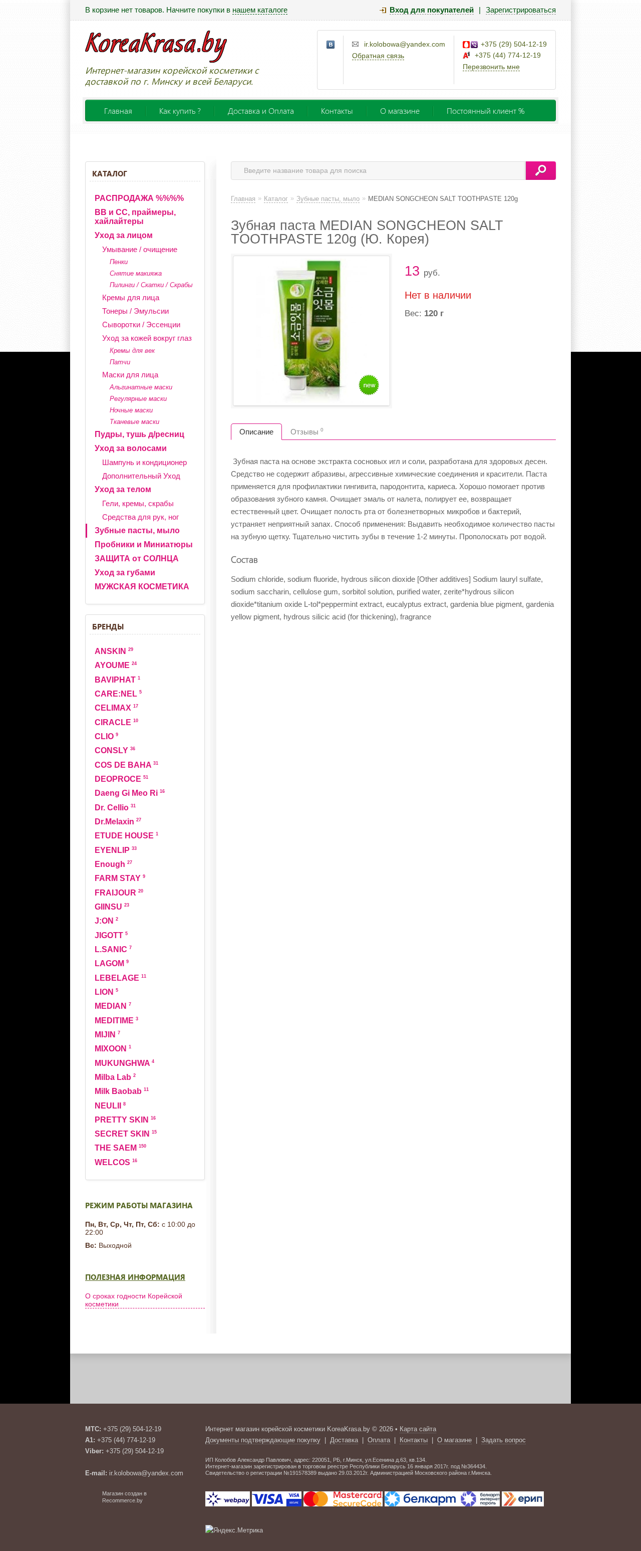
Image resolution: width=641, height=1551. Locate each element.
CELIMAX (116, 708)
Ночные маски (131, 410)
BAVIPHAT (117, 680)
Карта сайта (418, 1429)
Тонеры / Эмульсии (135, 311)
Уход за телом (123, 489)
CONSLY (115, 750)
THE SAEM (120, 1148)
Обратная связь (378, 56)
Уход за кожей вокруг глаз (147, 338)
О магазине (400, 110)
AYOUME (116, 665)
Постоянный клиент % (486, 110)
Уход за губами (125, 572)
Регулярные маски (138, 398)
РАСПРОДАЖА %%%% (139, 198)
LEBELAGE (120, 978)
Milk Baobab (122, 1091)
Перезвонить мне (491, 67)
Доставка (344, 1440)
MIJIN (107, 1034)
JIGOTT (111, 935)
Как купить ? (180, 110)
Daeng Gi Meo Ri (130, 793)
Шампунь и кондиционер (144, 462)
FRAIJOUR (119, 893)
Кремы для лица (130, 297)
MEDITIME (116, 1020)
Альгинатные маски (141, 387)
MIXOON (113, 1048)
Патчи (120, 362)
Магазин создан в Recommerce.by (124, 1496)
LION (106, 992)
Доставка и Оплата (261, 110)
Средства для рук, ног (140, 517)
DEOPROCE (121, 779)
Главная (118, 110)
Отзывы (307, 431)
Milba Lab (115, 1077)
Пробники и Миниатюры (144, 544)
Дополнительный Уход (141, 476)
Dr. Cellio (115, 807)
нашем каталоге (259, 10)
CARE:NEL (118, 694)
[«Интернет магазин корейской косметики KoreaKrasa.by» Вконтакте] (331, 45)
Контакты (337, 110)
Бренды (108, 626)
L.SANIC (113, 949)
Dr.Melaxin (118, 821)
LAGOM (112, 963)
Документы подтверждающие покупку (262, 1440)
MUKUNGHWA (124, 1063)
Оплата (379, 1440)
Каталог (109, 173)
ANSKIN (114, 651)
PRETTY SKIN (125, 1120)
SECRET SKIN (126, 1134)
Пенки (119, 262)
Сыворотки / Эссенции (141, 324)
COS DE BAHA (126, 765)
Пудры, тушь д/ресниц (139, 434)
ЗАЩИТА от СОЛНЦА (137, 558)
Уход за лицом (124, 235)
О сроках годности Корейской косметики (133, 1300)
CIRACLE (116, 722)
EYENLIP (116, 850)
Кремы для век (132, 350)
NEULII (110, 1105)
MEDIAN (113, 1006)
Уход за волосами (131, 448)
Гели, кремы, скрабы (138, 503)
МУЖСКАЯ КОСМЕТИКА (142, 586)
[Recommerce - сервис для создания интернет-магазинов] (91, 1501)
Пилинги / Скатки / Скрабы (151, 285)
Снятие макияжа (136, 273)
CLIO (106, 736)
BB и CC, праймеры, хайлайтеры (135, 217)
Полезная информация (135, 1277)
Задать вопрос (503, 1440)
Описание (256, 431)
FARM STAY (120, 878)
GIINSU (112, 907)
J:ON (106, 921)
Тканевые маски (134, 421)
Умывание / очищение (139, 249)
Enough (113, 864)
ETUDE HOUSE (126, 835)
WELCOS (116, 1162)
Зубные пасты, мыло (137, 530)
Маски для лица (130, 374)
